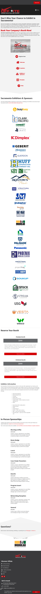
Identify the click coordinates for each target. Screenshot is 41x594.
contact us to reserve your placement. (16, 423)
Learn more (10, 592)
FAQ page (28, 530)
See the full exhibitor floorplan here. (15, 102)
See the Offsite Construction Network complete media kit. (28, 425)
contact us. (33, 530)
